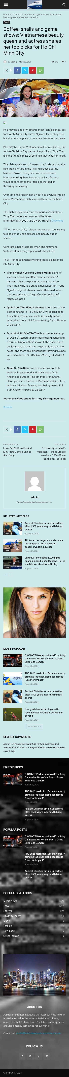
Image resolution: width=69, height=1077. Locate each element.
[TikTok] (38, 1056)
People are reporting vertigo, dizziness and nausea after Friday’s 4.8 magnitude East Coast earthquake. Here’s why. (34, 747)
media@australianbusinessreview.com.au (38, 1033)
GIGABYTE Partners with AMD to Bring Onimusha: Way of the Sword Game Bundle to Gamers (45, 658)
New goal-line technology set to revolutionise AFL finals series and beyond (44, 712)
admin (13, 62)
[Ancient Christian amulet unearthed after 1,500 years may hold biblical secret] (12, 528)
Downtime (57, 220)
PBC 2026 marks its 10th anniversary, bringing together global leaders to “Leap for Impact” (45, 676)
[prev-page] (5, 574)
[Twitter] (25, 70)
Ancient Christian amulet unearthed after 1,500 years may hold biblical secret (44, 526)
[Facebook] (17, 70)
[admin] (5, 61)
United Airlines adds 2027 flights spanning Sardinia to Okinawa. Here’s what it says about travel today (45, 561)
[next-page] (11, 574)
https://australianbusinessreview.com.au (34, 502)
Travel (14, 14)
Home (6, 14)
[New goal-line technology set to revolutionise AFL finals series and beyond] (12, 714)
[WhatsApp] (40, 70)
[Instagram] (30, 1056)
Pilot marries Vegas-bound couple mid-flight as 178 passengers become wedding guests (44, 543)
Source (7, 407)
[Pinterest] (32, 70)
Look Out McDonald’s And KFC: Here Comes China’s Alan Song (17, 452)
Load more (33, 726)
